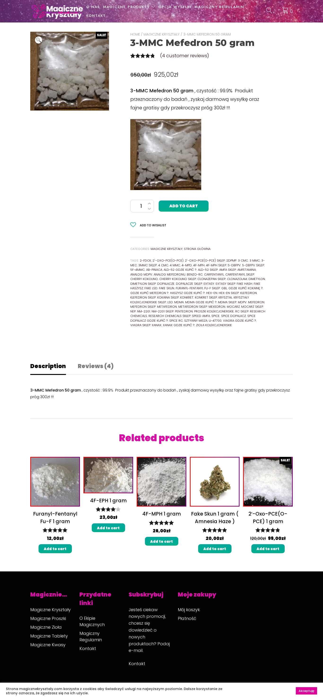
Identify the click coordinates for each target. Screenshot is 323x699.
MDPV (242, 302)
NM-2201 (143, 311)
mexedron (217, 306)
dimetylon (257, 279)
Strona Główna (197, 249)
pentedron (184, 311)
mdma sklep (227, 302)
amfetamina (246, 269)
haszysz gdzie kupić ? (187, 293)
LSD (170, 302)
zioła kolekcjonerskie (214, 325)
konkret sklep (206, 297)
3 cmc (243, 260)
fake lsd (150, 288)
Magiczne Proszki (48, 618)
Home (135, 34)
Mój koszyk (189, 610)
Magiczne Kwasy (47, 645)
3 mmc (254, 260)
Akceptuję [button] (306, 691)
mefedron (256, 302)
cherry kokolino (144, 279)
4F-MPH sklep (216, 265)
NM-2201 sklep (163, 311)
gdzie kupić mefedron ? (149, 293)
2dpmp (231, 260)
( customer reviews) (184, 55)
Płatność (187, 618)
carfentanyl (214, 274)
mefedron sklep (143, 306)
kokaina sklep (168, 297)
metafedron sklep (192, 306)
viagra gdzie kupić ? (239, 320)
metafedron (167, 306)
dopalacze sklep (189, 283)
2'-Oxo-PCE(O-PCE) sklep (205, 260)
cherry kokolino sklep (177, 279)
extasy (209, 283)
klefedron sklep (143, 297)
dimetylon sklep (143, 283)
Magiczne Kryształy (162, 34)
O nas (93, 6)
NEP (133, 311)
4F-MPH (199, 265)
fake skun (166, 288)
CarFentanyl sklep (239, 274)
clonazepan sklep (211, 279)
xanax (157, 325)
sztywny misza (195, 320)
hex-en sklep (229, 293)
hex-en (211, 293)
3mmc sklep (147, 265)
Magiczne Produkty (126, 6)
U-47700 (215, 320)
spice (215, 316)
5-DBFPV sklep (253, 265)
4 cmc (163, 265)
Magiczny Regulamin (219, 6)
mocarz (233, 306)
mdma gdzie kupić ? (201, 302)
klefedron (248, 293)
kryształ (225, 297)
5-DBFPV (234, 265)
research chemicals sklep (169, 316)
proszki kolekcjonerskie (214, 311)
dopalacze (166, 283)
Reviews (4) (96, 366)
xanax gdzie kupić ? (179, 325)
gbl (224, 288)
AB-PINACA (154, 269)
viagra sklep (140, 325)
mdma (179, 302)
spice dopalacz (233, 316)
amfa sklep (227, 269)
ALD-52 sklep (208, 269)
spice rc (176, 320)
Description (48, 366)
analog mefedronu (169, 274)
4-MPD (187, 265)
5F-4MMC (137, 269)
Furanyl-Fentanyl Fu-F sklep (198, 288)
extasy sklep (225, 283)
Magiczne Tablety (49, 636)
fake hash (244, 283)
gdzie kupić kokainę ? (245, 288)
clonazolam (237, 279)
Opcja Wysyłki (174, 6)
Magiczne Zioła (46, 627)
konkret (186, 297)
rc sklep (242, 311)
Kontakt (96, 15)
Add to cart (183, 206)
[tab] (53, 366)
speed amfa (201, 316)
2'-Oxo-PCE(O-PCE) (168, 260)
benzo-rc (195, 274)
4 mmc (175, 265)
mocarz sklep (252, 306)
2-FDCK (145, 260)
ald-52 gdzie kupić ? (180, 269)
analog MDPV (141, 274)
